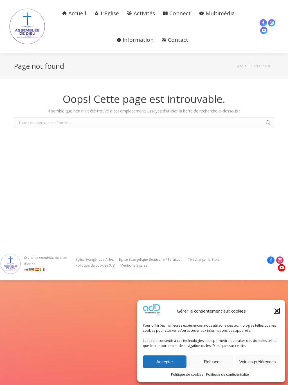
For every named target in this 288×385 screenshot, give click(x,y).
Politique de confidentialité (227, 374)
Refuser (211, 361)
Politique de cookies (187, 374)
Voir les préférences (257, 361)
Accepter (164, 361)
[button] (277, 311)
